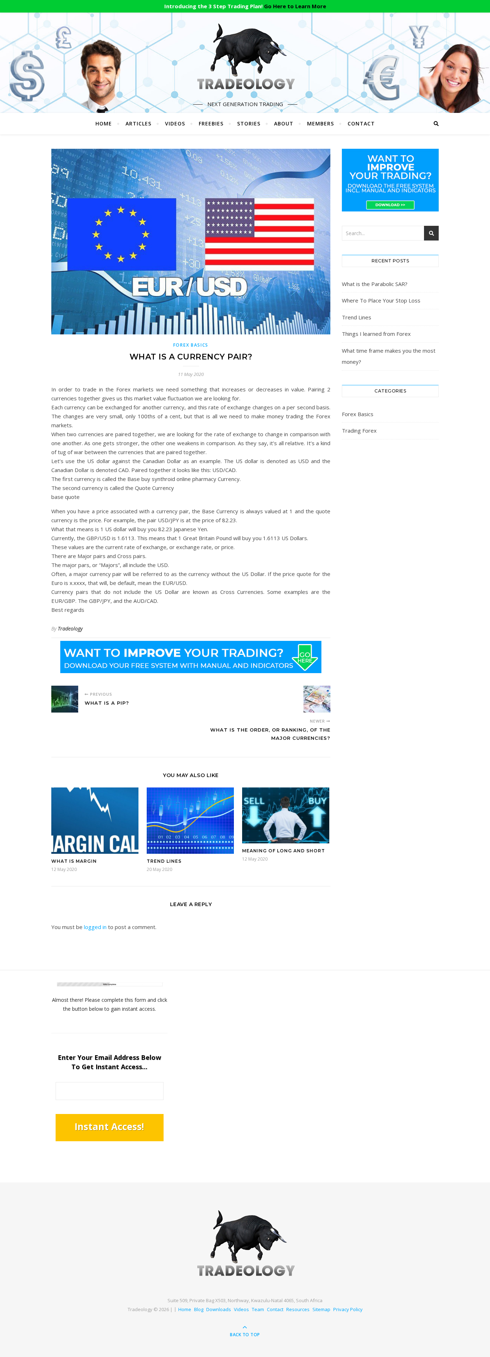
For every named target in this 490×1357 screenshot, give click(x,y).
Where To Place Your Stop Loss (381, 300)
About (283, 123)
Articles (138, 123)
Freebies (211, 123)
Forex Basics (190, 345)
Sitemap (321, 1309)
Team (258, 1309)
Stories (248, 123)
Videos (175, 123)
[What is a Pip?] (64, 699)
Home (103, 123)
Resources (298, 1309)
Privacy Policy (348, 1309)
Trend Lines (164, 861)
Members (320, 123)
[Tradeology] (245, 56)
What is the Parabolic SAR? (374, 283)
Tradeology (70, 628)
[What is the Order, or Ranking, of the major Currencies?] (316, 699)
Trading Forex (359, 430)
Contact (361, 123)
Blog (198, 1309)
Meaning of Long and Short (283, 850)
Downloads (218, 1309)
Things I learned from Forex (376, 333)
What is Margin (74, 861)
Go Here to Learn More (295, 6)
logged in (95, 926)
